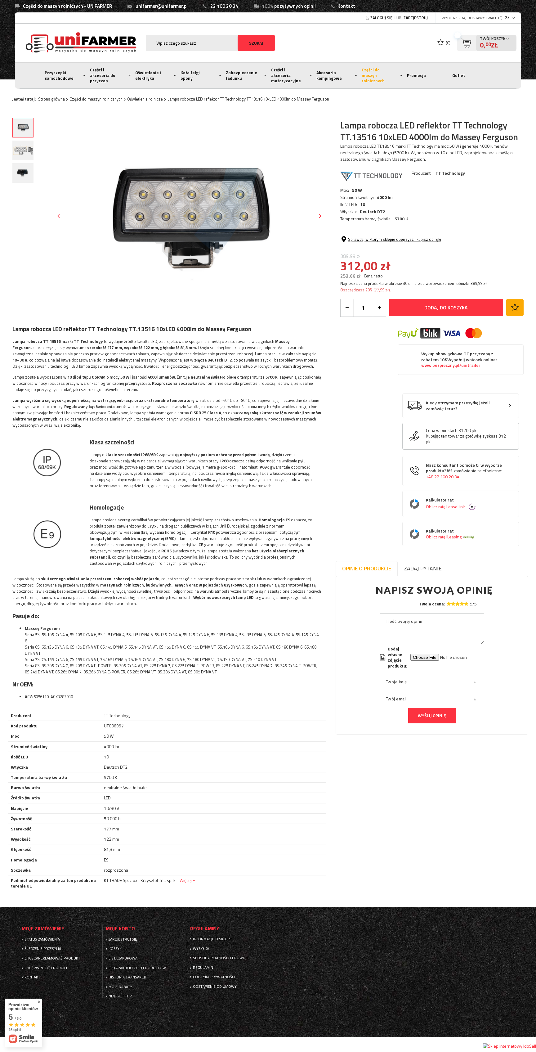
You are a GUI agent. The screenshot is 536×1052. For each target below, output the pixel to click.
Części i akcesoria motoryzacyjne (286, 75)
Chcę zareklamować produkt (52, 958)
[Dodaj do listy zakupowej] (515, 307)
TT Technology (450, 173)
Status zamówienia (42, 939)
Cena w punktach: (442, 430)
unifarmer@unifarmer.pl (162, 6)
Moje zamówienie (43, 928)
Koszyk (115, 949)
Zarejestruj (416, 18)
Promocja (416, 75)
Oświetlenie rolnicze (145, 99)
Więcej (186, 880)
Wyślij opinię (432, 715)
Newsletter (120, 996)
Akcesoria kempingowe (329, 75)
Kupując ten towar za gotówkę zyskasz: (462, 436)
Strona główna (51, 99)
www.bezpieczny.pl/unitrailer (450, 365)
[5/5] (466, 603)
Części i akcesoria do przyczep (102, 75)
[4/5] (462, 603)
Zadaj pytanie (423, 568)
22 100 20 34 (224, 6)
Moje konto (120, 928)
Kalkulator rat (445, 503)
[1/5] (449, 603)
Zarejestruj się (123, 939)
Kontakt (346, 6)
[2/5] (453, 603)
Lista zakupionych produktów (137, 968)
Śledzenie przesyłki (43, 949)
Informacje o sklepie (213, 939)
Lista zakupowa (123, 958)
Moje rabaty (120, 987)
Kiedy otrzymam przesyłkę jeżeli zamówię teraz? (458, 405)
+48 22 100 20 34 (442, 476)
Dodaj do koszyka (446, 307)
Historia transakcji (127, 977)
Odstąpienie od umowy (215, 986)
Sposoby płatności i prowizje (221, 958)
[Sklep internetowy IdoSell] (509, 1046)
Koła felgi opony (190, 75)
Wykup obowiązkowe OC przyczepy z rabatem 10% (459, 359)
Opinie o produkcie (366, 568)
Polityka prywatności (214, 977)
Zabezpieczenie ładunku (241, 75)
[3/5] (457, 603)
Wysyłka (201, 949)
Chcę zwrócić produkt (46, 968)
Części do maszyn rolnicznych (373, 75)
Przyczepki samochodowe (59, 75)
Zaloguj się (381, 18)
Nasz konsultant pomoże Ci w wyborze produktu (464, 471)
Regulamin (203, 967)
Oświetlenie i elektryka (148, 75)
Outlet (458, 75)
